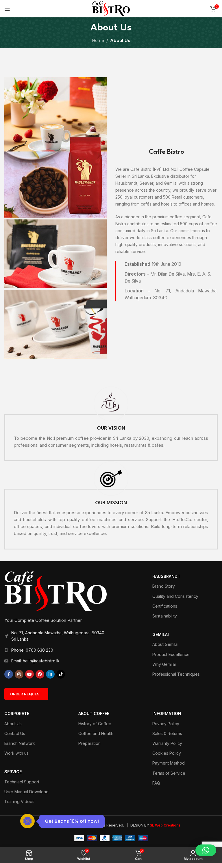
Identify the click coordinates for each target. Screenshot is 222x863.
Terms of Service (168, 773)
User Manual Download (26, 791)
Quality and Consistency (175, 596)
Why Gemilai (164, 664)
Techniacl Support (21, 781)
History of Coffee (94, 723)
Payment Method (168, 763)
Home (98, 40)
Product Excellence (171, 654)
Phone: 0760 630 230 (32, 650)
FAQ (156, 782)
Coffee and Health (95, 733)
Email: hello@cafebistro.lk (35, 660)
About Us (13, 723)
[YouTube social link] (29, 674)
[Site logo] (111, 8)
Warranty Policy (167, 743)
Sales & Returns (167, 733)
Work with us (16, 753)
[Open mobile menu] (7, 8)
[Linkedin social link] (50, 674)
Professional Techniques (176, 674)
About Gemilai (165, 644)
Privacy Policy (165, 723)
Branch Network (19, 743)
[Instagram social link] (19, 674)
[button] (205, 850)
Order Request (26, 694)
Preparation (89, 743)
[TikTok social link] (60, 674)
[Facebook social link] (8, 674)
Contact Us (14, 733)
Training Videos (19, 801)
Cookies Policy (166, 753)
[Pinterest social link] (40, 674)
